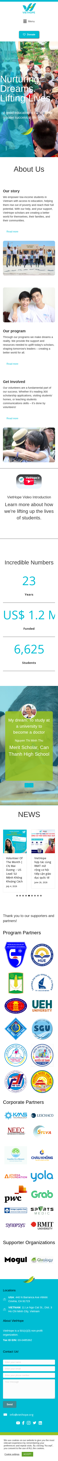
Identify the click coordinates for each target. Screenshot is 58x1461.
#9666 (44, 1297)
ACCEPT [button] (27, 1454)
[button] (9, 1404)
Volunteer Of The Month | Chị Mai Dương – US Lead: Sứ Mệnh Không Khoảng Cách (14, 869)
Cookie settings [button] (11, 1454)
